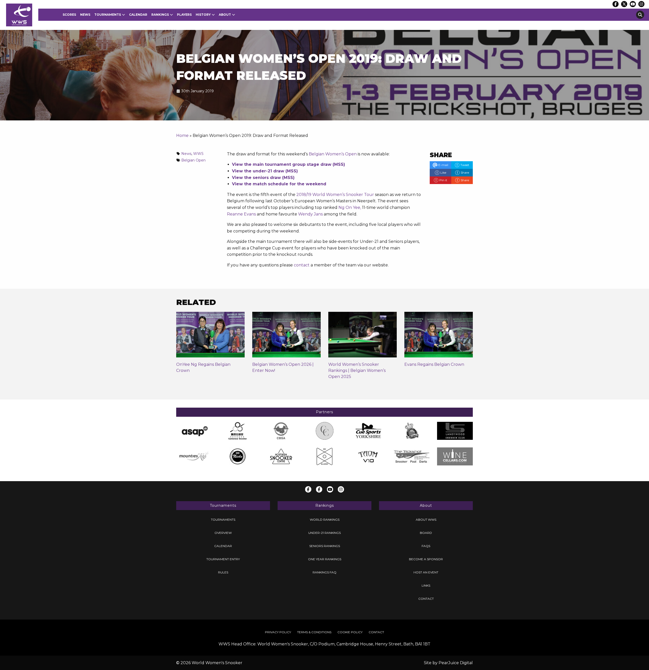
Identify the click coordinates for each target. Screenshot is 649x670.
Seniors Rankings (324, 546)
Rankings (160, 14)
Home (182, 135)
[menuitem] (69, 15)
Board (426, 533)
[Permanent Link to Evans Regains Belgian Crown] (438, 336)
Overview (223, 533)
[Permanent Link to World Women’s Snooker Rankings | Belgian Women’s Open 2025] (362, 336)
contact (302, 265)
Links (426, 585)
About (225, 14)
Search (640, 15)
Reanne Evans (241, 214)
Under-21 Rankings (324, 533)
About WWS (426, 519)
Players (184, 14)
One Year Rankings (324, 559)
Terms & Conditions (314, 632)
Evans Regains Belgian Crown (434, 364)
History (203, 14)
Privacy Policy (278, 632)
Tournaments (107, 14)
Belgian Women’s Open (333, 154)
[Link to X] (624, 4)
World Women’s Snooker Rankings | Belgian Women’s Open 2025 (357, 370)
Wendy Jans (310, 214)
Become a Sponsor (426, 559)
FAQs (426, 546)
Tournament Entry (223, 559)
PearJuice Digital (456, 662)
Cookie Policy (350, 632)
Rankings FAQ (324, 572)
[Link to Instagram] (641, 4)
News (85, 14)
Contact (426, 599)
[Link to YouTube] (633, 4)
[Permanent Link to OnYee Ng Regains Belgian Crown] (210, 336)
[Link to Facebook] (615, 4)
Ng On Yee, (349, 207)
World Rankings (324, 519)
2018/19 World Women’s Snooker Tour (335, 194)
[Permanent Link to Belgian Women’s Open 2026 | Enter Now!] (286, 336)
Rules (223, 572)
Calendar (138, 14)
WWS (198, 153)
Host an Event (425, 572)
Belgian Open (193, 160)
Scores (69, 14)
